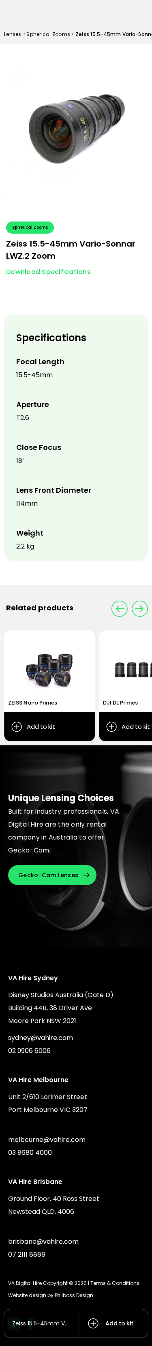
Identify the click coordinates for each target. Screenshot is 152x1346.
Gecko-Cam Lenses (48, 875)
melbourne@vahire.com (47, 1139)
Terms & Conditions (114, 1283)
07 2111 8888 (26, 1254)
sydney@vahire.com (40, 1037)
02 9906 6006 (29, 1050)
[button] (140, 609)
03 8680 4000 (30, 1152)
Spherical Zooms (48, 34)
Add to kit (119, 1323)
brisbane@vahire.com (43, 1241)
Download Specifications (48, 271)
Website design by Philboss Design (50, 1295)
